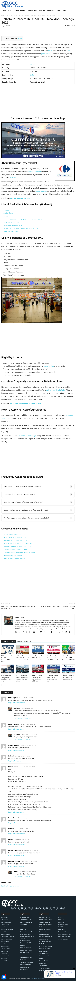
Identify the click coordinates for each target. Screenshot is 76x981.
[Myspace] (38, 632)
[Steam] (56, 632)
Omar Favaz (19, 618)
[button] (72, 10)
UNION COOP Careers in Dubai (15, 540)
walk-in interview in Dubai (56, 390)
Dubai (32, 75)
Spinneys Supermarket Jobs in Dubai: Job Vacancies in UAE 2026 (68, 658)
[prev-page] (2, 685)
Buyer (5, 216)
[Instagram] (27, 632)
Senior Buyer (8, 213)
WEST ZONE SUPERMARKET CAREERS (17, 543)
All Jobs (27, 15)
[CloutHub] (20, 632)
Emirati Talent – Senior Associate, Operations (20, 228)
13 (74, 26)
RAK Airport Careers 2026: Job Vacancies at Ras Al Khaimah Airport (18, 607)
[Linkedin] (31, 632)
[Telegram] (50, 908)
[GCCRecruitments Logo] (12, 4)
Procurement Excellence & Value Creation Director (22, 219)
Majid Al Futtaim (34, 171)
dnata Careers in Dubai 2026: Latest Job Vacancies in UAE (38, 658)
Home (3, 15)
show (20, 39)
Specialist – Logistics (11, 231)
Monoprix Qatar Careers (12, 555)
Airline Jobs (19, 653)
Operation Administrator (12, 225)
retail (50, 50)
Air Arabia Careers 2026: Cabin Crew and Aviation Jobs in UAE (22, 658)
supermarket (49, 366)
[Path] (41, 632)
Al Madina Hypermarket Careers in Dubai (19, 552)
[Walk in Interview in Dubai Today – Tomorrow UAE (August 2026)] (7, 649)
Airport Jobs (35, 653)
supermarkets (41, 191)
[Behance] (16, 632)
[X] (63, 632)
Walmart (13, 178)
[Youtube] (70, 632)
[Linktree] (64, 908)
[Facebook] (24, 632)
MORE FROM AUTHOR (24, 641)
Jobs (3, 653)
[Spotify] (52, 632)
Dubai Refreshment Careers (14, 559)
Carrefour (34, 64)
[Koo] (29, 908)
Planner (6, 210)
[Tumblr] (59, 632)
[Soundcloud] (48, 632)
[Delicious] (18, 908)
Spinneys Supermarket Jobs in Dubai (17, 546)
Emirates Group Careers (20, 198)
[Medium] (34, 632)
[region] (26, 966)
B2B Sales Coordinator (12, 222)
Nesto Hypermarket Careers (14, 537)
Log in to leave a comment (16, 702)
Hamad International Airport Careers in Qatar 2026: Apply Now (53, 658)
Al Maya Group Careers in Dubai (15, 549)
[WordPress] (66, 632)
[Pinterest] (45, 632)
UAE (68, 50)
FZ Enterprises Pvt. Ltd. (37, 978)
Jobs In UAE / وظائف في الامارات (15, 15)
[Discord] (22, 908)
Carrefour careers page (27, 435)
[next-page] (6, 685)
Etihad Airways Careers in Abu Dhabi (25, 403)
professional (46, 54)
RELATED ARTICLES (9, 641)
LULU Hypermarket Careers (14, 534)
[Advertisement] (38, 100)
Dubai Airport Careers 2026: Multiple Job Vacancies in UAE (68, 677)
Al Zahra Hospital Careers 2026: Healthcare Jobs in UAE (58, 607)
